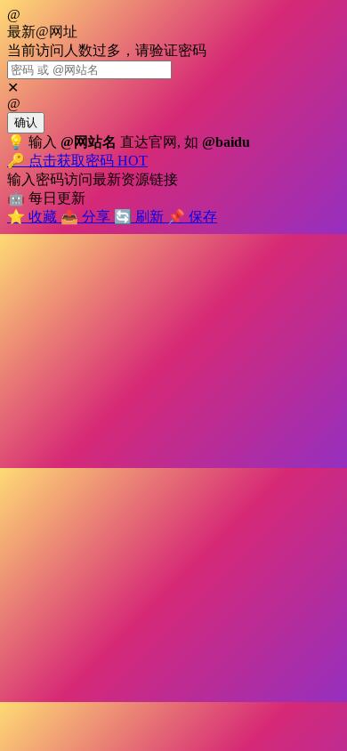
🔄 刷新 (140, 216)
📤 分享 (87, 216)
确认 (25, 122)
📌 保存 (192, 216)
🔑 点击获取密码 (77, 160)
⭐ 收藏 (34, 216)
